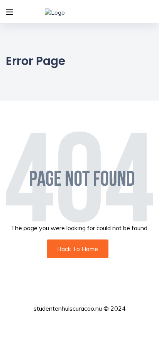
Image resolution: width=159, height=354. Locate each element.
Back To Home (77, 249)
